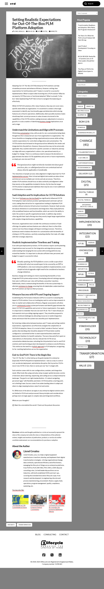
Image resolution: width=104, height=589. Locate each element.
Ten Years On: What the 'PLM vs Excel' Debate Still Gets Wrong (86, 38)
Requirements (82, 309)
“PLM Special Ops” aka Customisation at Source (19, 506)
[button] (6, 3)
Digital (44, 31)
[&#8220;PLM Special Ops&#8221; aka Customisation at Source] (20, 499)
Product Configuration (86, 296)
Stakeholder (87, 327)
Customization (85, 163)
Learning (82, 264)
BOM (84, 121)
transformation (24, 525)
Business (81, 127)
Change (86, 142)
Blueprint (82, 115)
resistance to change (25, 286)
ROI (93, 310)
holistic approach (38, 346)
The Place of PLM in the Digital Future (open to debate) (86, 71)
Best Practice (83, 110)
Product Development (84, 301)
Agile (80, 106)
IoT (81, 243)
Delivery (85, 173)
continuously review (24, 305)
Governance (81, 215)
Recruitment (84, 305)
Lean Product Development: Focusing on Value (86, 48)
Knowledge (86, 251)
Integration (87, 235)
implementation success (20, 176)
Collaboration (86, 152)
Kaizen (91, 242)
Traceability (82, 346)
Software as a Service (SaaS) (29, 198)
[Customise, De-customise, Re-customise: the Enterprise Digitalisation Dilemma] (57, 499)
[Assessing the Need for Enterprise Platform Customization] (39, 499)
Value (85, 365)
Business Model (86, 133)
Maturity (11, 525)
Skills (80, 313)
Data (39, 31)
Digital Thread (86, 193)
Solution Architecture (86, 318)
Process (83, 290)
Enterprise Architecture (86, 205)
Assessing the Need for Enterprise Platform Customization (37, 507)
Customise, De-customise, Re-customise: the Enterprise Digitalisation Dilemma (56, 508)
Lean (81, 259)
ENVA (80, 211)
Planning (82, 285)
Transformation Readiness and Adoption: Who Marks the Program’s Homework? (86, 27)
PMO (91, 285)
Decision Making (84, 167)
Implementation (89, 223)
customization (25, 133)
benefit (90, 106)
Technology (87, 339)
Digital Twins (84, 200)
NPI (81, 274)
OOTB (91, 273)
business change (45, 121)
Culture (83, 158)
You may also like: (18, 490)
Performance (85, 280)
